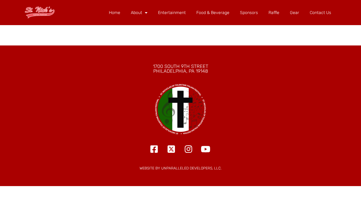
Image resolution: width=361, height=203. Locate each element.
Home (114, 12)
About (136, 12)
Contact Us (320, 12)
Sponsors (249, 12)
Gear (294, 12)
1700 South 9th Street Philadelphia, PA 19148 (180, 68)
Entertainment (172, 12)
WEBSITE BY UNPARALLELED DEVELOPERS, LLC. (180, 168)
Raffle (274, 12)
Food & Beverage (212, 12)
